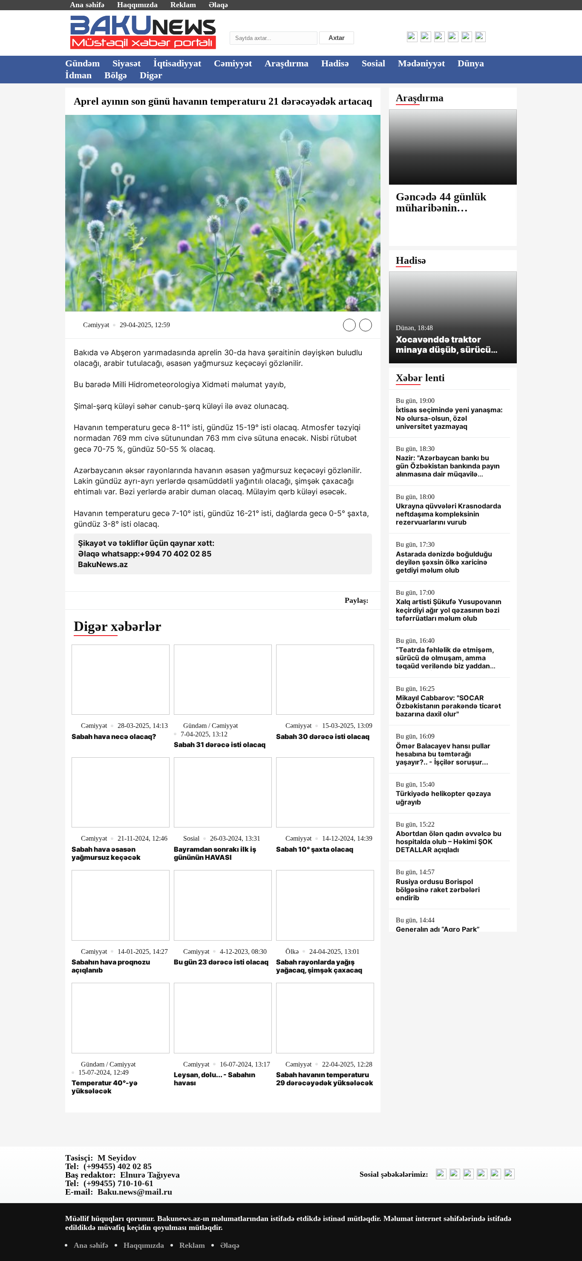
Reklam (183, 4)
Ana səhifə (87, 4)
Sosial (373, 63)
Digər (151, 75)
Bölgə (115, 75)
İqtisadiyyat (177, 63)
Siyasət (126, 63)
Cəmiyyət (233, 63)
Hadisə (335, 63)
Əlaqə (218, 4)
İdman (78, 75)
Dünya (471, 63)
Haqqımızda (137, 4)
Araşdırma (286, 63)
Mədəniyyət (421, 63)
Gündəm (82, 63)
